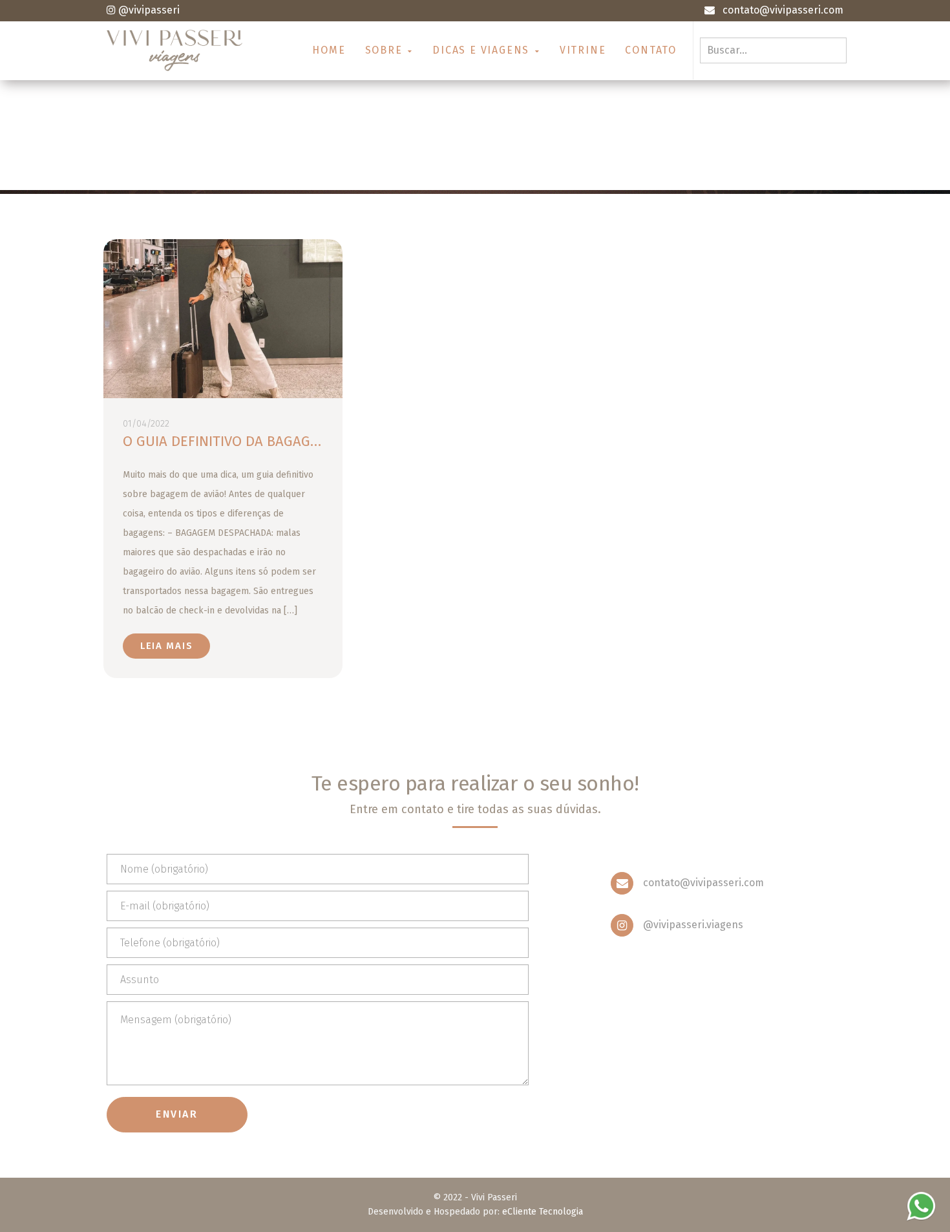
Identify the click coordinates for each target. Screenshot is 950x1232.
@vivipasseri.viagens (693, 925)
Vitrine (583, 50)
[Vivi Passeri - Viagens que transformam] (175, 50)
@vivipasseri (149, 10)
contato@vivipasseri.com (703, 882)
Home (328, 50)
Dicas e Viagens (482, 50)
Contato (651, 50)
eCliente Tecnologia (542, 1211)
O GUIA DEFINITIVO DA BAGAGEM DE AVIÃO (257, 441)
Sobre (385, 50)
